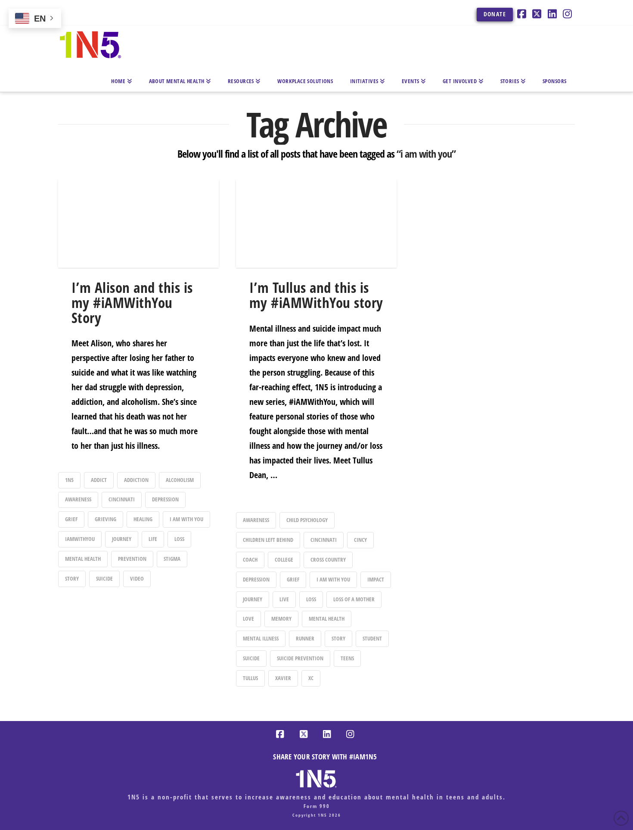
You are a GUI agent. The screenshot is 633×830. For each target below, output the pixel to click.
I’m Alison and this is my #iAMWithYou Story (132, 302)
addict (99, 480)
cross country (328, 559)
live (284, 599)
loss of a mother (354, 599)
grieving (105, 519)
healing (142, 519)
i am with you (186, 519)
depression (165, 499)
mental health (83, 559)
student (372, 638)
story (72, 578)
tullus (250, 678)
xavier (283, 678)
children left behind (268, 540)
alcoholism (180, 480)
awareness (78, 499)
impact (375, 579)
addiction (136, 480)
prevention (132, 559)
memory (281, 618)
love (248, 618)
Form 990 (317, 806)
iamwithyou (80, 539)
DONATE (495, 14)
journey (121, 539)
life (153, 539)
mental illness (261, 638)
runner (305, 638)
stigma (172, 559)
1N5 (69, 480)
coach (250, 559)
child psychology (307, 520)
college (284, 559)
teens (347, 658)
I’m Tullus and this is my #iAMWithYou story (316, 295)
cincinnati (122, 499)
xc (310, 678)
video (137, 578)
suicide (104, 578)
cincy (360, 540)
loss (179, 539)
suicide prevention (300, 658)
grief (71, 519)
